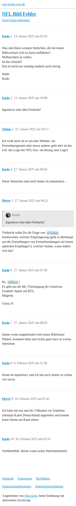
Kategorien (25, 478)
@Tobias (52, 232)
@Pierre (13, 282)
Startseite (8, 478)
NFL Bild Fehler (19, 13)
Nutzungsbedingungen (16, 486)
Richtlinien (43, 478)
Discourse (31, 495)
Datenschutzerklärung (49, 486)
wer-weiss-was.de (13, 4)
